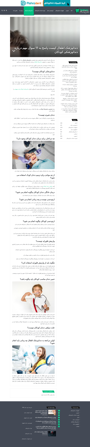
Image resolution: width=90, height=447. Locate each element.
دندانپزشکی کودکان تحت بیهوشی (21, 89)
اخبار (76, 123)
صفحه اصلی (74, 19)
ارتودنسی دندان (50, 10)
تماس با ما (15, 10)
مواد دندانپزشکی (28, 428)
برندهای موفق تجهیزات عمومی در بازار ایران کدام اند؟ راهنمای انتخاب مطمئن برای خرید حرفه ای (69, 90)
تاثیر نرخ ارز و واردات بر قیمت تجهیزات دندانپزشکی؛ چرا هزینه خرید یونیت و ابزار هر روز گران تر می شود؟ (69, 105)
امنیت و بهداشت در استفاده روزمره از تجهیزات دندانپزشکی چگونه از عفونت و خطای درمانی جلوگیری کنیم (69, 95)
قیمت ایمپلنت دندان (28, 412)
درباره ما (21, 10)
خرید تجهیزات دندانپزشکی (27, 438)
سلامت (75, 134)
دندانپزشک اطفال (38, 62)
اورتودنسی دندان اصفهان (27, 423)
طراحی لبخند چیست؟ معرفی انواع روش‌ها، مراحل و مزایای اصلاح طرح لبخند (69, 67)
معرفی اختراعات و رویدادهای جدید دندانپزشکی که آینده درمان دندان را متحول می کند (69, 76)
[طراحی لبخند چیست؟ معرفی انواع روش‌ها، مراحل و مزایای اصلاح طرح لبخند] (52, 412)
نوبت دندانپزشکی (28, 433)
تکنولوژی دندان (74, 129)
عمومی (67, 10)
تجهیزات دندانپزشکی (59, 10)
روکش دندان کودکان (47, 186)
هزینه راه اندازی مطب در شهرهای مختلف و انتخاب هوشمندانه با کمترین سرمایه (69, 100)
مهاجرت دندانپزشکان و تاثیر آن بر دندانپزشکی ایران (45, 417)
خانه (71, 10)
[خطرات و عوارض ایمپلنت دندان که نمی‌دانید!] (52, 433)
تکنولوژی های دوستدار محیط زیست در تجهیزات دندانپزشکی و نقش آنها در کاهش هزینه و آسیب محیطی (69, 110)
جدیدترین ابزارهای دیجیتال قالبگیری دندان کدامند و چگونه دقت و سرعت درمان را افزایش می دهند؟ (69, 81)
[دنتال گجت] (82, 10)
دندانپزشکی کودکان (29, 10)
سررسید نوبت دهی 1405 (27, 407)
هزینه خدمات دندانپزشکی (40, 10)
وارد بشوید (43, 394)
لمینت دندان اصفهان (28, 417)
